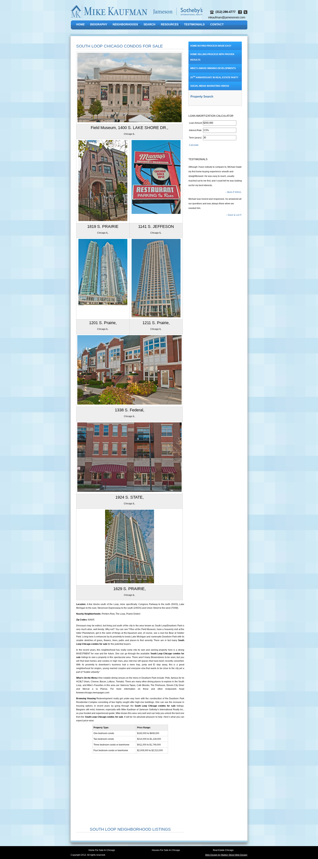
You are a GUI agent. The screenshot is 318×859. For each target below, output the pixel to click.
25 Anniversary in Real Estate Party (214, 77)
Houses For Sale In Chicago (166, 850)
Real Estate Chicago (223, 850)
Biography (98, 24)
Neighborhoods (125, 24)
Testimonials (194, 24)
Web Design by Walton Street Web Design (226, 855)
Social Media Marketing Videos (209, 86)
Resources (170, 24)
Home (80, 24)
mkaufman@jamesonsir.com (226, 17)
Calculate (194, 145)
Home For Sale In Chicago (102, 850)
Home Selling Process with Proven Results (212, 57)
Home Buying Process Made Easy (210, 46)
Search (149, 24)
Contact (217, 24)
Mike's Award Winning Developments (213, 68)
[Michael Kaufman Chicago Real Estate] (137, 18)
